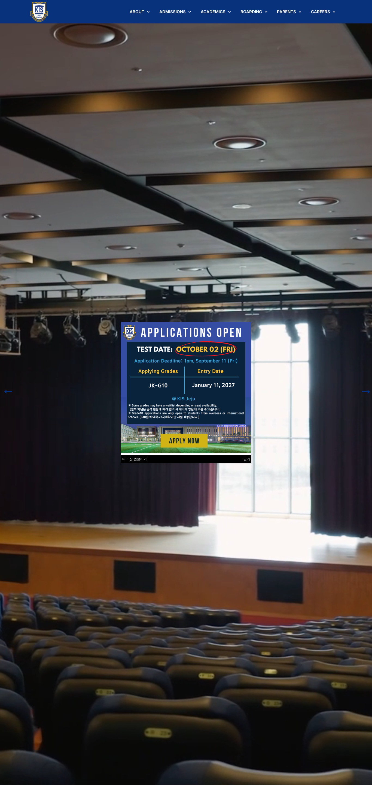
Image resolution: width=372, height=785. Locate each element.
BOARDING (251, 11)
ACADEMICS (213, 11)
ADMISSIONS (172, 11)
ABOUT (137, 11)
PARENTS (286, 11)
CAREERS (320, 11)
